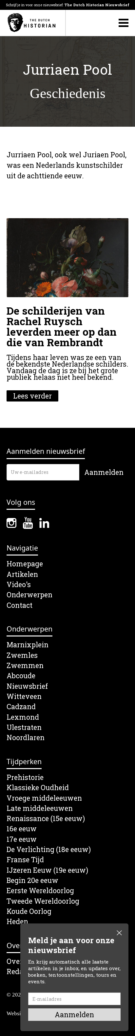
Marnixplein (27, 644)
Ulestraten (24, 727)
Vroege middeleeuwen (44, 798)
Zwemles (22, 655)
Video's (19, 584)
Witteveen (24, 696)
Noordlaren (26, 737)
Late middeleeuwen (40, 808)
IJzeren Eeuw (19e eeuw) (47, 870)
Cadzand (21, 706)
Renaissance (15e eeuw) (46, 818)
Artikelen (22, 574)
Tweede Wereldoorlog (43, 901)
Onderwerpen (29, 594)
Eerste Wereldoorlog (40, 890)
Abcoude (21, 675)
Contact (19, 605)
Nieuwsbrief (27, 686)
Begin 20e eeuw (32, 880)
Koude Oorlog (29, 911)
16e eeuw (22, 828)
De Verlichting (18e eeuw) (49, 849)
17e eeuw (22, 839)
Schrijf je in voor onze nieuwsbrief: (67, 5)
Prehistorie (25, 777)
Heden (17, 921)
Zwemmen (25, 665)
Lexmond (23, 717)
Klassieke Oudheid (38, 787)
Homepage (25, 563)
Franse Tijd (25, 859)
